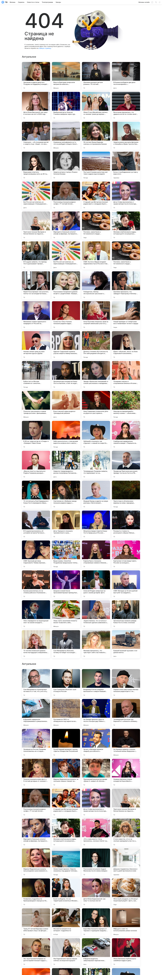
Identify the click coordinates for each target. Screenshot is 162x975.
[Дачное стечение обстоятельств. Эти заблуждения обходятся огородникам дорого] (96, 345)
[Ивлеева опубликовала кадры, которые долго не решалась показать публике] (126, 226)
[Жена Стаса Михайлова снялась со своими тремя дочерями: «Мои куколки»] (96, 106)
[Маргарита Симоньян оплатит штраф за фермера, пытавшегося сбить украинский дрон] (66, 226)
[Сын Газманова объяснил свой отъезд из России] (66, 803)
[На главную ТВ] (5, 2)
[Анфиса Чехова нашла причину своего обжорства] (96, 704)
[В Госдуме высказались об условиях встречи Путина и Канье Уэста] (36, 525)
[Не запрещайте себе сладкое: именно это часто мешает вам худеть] (36, 704)
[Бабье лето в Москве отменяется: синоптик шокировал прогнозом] (36, 375)
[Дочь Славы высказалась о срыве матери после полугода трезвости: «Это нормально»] (126, 196)
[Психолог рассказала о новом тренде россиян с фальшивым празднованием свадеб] (36, 405)
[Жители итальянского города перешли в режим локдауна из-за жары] (96, 674)
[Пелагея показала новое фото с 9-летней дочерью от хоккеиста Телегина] (36, 892)
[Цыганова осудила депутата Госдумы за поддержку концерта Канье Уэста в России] (36, 76)
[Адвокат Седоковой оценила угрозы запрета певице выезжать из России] (66, 345)
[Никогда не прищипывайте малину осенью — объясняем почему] (126, 405)
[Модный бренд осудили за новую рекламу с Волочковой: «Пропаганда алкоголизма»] (96, 495)
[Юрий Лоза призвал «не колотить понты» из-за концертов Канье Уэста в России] (36, 285)
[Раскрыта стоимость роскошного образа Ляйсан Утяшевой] (126, 525)
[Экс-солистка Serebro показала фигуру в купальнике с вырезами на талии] (126, 704)
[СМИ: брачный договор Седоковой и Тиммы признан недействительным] (36, 554)
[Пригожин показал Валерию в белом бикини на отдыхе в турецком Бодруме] (36, 226)
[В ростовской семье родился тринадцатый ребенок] (66, 405)
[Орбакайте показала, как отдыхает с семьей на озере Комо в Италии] (96, 435)
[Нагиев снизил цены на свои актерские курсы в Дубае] (36, 345)
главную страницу (45, 48)
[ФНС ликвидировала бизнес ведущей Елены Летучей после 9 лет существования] (66, 674)
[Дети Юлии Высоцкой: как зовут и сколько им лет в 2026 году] (36, 106)
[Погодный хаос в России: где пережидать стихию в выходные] (66, 764)
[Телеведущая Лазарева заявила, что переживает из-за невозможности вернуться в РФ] (96, 465)
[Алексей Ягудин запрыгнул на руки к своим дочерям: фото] (96, 584)
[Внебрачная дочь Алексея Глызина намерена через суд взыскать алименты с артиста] (66, 106)
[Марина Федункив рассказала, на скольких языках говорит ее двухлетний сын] (66, 892)
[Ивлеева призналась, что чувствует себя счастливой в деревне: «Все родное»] (96, 644)
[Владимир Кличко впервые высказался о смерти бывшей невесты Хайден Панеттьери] (96, 803)
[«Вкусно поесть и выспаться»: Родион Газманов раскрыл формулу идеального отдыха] (36, 465)
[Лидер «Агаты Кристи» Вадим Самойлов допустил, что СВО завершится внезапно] (66, 734)
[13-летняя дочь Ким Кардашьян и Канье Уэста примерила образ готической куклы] (36, 495)
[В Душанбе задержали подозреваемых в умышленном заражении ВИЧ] (36, 833)
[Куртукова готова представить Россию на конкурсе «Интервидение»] (126, 554)
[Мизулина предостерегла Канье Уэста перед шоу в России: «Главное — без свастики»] (96, 525)
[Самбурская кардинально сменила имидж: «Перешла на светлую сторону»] (126, 435)
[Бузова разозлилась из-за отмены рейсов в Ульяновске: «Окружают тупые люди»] (36, 584)
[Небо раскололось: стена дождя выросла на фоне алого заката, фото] (66, 435)
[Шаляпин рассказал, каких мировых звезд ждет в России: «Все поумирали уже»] (36, 734)
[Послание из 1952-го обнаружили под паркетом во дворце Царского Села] (66, 833)
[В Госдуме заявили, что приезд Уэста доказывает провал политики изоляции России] (36, 255)
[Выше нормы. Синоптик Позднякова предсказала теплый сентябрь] (66, 554)
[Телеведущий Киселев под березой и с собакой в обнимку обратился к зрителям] (126, 833)
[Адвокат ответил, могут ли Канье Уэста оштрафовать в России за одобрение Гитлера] (36, 764)
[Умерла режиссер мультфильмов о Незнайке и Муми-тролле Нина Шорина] (126, 136)
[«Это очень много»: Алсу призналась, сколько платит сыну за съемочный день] (96, 952)
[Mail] (3, 2)
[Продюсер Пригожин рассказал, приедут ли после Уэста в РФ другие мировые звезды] (126, 465)
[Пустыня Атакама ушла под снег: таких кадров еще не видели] (96, 166)
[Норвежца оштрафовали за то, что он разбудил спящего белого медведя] (66, 136)
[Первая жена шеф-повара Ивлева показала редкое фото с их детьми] (126, 803)
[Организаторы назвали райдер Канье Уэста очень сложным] (126, 614)
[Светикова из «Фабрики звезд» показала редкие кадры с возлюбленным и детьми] (66, 495)
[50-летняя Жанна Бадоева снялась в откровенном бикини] (96, 136)
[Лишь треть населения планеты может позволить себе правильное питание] (66, 614)
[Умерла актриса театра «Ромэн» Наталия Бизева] (66, 166)
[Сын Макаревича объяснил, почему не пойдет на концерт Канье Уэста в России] (66, 644)
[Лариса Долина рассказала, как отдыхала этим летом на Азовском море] (126, 764)
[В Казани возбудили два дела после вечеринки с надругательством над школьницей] (126, 76)
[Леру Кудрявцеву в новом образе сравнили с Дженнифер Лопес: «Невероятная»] (126, 674)
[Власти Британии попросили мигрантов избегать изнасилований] (66, 76)
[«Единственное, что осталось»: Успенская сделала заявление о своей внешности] (96, 614)
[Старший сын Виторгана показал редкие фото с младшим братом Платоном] (96, 196)
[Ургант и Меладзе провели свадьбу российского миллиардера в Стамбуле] (96, 863)
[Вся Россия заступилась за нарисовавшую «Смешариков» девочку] (36, 196)
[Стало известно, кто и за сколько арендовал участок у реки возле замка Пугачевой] (126, 952)
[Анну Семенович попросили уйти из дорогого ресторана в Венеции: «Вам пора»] (96, 405)
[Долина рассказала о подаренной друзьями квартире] (126, 734)
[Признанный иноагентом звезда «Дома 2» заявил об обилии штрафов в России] (96, 892)
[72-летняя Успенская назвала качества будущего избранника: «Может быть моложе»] (36, 644)
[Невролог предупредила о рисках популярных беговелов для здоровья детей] (66, 465)
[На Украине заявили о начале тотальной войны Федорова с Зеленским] (126, 863)
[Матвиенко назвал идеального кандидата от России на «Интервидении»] (36, 315)
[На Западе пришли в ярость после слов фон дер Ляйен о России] (96, 833)
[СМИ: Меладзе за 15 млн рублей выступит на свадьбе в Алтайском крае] (126, 584)
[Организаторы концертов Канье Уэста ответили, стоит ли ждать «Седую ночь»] (66, 375)
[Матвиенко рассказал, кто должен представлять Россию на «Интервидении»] (66, 704)
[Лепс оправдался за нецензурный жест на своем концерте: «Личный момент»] (36, 614)
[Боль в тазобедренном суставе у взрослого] (126, 166)
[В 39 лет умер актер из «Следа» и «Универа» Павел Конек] (36, 435)
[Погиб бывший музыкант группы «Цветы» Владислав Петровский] (66, 863)
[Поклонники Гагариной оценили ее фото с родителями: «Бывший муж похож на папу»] (66, 285)
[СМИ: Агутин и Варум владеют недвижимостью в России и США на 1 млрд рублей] (96, 255)
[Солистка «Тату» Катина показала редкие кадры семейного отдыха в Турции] (66, 315)
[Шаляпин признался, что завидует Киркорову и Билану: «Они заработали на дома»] (126, 285)
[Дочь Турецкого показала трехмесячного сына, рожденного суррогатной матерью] (66, 525)
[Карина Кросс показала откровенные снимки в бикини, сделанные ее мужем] (96, 554)
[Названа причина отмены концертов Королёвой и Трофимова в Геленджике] (126, 892)
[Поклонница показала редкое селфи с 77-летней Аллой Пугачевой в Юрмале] (66, 196)
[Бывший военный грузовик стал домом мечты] (126, 644)
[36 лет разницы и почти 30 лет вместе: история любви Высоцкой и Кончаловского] (36, 674)
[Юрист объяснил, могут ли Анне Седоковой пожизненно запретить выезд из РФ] (126, 345)
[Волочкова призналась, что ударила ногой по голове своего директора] (126, 106)
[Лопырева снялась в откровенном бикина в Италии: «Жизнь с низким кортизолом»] (126, 375)
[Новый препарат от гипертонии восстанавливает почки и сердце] (126, 315)
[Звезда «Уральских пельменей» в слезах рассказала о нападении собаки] (96, 375)
